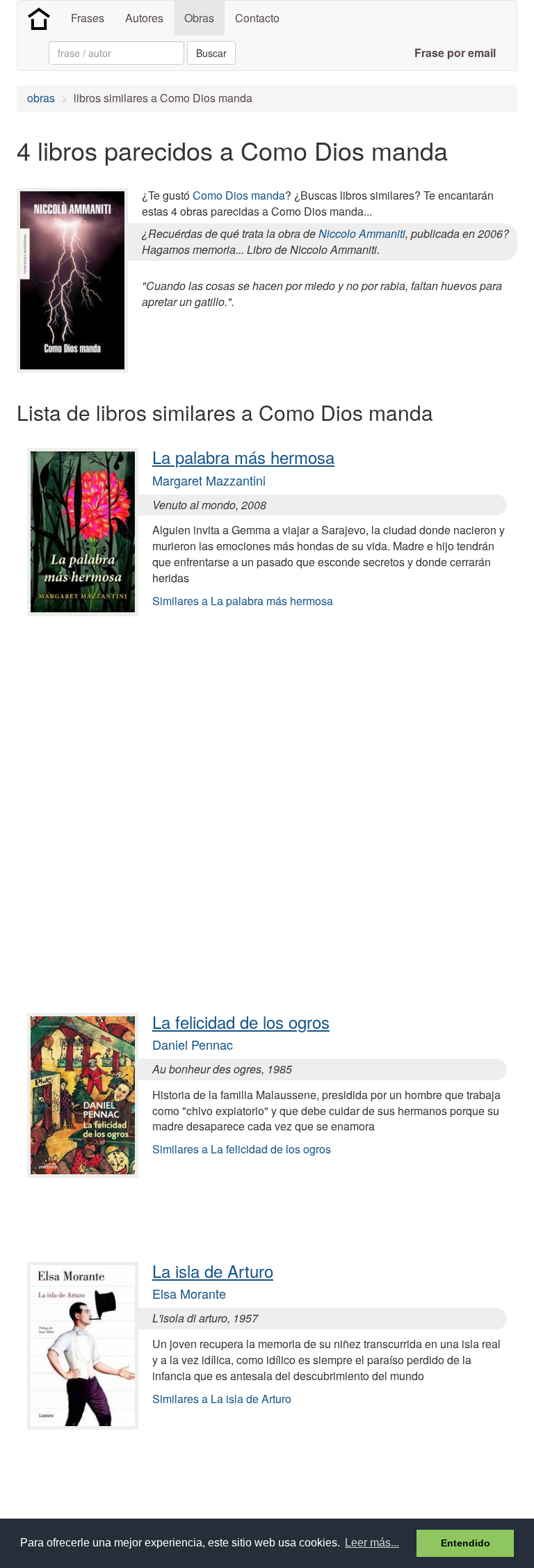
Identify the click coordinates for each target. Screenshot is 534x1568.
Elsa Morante (189, 1293)
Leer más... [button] (372, 1543)
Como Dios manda (239, 195)
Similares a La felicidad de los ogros (241, 1149)
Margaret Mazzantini (209, 480)
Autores (144, 18)
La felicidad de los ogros (241, 1021)
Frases (87, 18)
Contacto (257, 18)
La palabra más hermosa (243, 457)
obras (41, 98)
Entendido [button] (465, 1543)
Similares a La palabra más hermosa (242, 601)
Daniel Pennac (192, 1044)
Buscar (211, 53)
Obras (199, 18)
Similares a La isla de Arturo (221, 1399)
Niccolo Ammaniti (361, 233)
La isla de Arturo (212, 1270)
